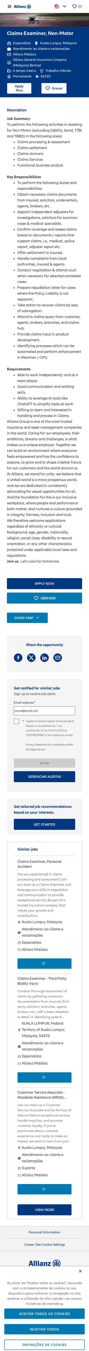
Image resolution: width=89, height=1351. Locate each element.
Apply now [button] (44, 583)
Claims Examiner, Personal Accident (39, 864)
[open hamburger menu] (9, 6)
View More (44, 1210)
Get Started (45, 824)
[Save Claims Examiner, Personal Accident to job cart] (44, 963)
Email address (23, 703)
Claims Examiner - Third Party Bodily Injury (42, 981)
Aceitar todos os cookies (44, 1314)
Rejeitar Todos (44, 1329)
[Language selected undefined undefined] (61, 6)
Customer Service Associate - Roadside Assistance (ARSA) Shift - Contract (41, 1095)
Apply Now (19, 88)
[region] (44, 1308)
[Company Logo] (22, 6)
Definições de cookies (44, 1345)
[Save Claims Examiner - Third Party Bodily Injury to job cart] (44, 1077)
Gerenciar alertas (44, 777)
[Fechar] (80, 1271)
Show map (23, 618)
